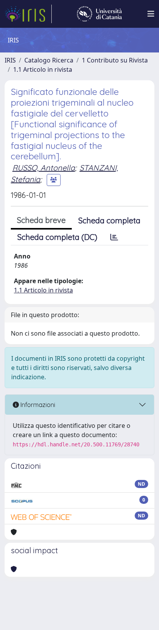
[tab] (114, 237)
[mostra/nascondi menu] (150, 14)
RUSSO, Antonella (43, 167)
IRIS (10, 60)
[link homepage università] (99, 14)
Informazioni (37, 405)
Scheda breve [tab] (41, 220)
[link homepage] (28, 14)
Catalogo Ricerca (48, 60)
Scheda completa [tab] (109, 220)
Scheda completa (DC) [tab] (57, 237)
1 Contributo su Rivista (115, 60)
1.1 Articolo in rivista (42, 69)
